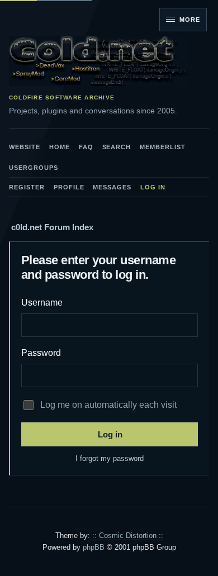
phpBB (94, 547)
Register (27, 187)
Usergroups (33, 167)
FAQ (86, 147)
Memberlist (163, 147)
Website (24, 147)
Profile (69, 187)
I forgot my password (109, 458)
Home (59, 147)
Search (116, 147)
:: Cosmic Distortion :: (127, 535)
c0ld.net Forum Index (52, 227)
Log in (152, 187)
